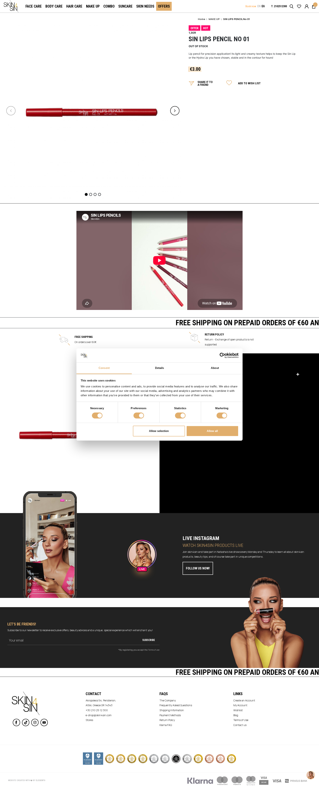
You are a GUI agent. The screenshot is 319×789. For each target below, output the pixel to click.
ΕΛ (263, 6)
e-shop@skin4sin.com (99, 715)
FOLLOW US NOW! (198, 568)
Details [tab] (159, 368)
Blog (235, 715)
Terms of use (154, 649)
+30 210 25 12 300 (97, 710)
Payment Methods (170, 715)
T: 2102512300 (279, 6)
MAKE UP (214, 19)
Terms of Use (240, 720)
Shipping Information (172, 710)
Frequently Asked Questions (176, 705)
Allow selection (159, 430)
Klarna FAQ (166, 725)
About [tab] (215, 368)
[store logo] (11, 6)
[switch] (138, 416)
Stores (89, 720)
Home (202, 19)
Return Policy (167, 720)
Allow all (212, 430)
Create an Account (244, 700)
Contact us (239, 725)
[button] (259, 6)
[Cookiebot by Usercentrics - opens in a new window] (222, 355)
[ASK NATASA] (310, 771)
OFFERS (164, 6)
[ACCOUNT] (306, 6)
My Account (240, 705)
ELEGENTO (40, 780)
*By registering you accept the (139, 649)
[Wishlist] (299, 6)
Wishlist (238, 710)
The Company (168, 700)
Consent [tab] (104, 368)
